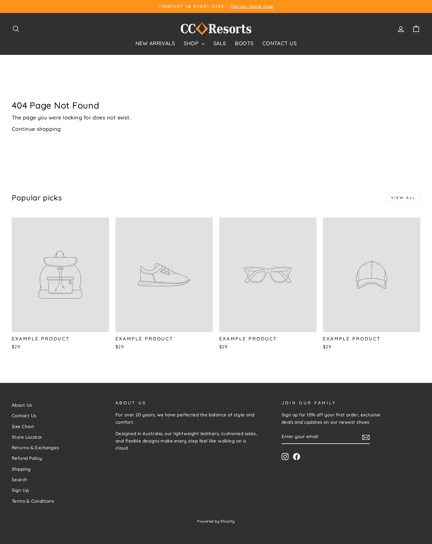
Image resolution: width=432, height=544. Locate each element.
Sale (219, 43)
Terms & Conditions (33, 501)
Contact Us (279, 43)
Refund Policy (27, 458)
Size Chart (23, 426)
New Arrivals (155, 43)
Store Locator (27, 437)
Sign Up (20, 490)
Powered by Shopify (216, 521)
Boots (244, 43)
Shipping (21, 469)
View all (403, 197)
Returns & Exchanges (35, 447)
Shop (192, 43)
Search (19, 479)
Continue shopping (36, 129)
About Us (22, 405)
